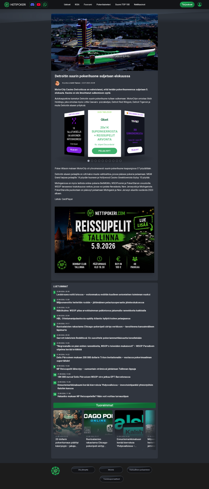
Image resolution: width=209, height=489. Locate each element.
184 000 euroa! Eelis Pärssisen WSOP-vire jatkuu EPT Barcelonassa (94, 377)
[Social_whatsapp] (45, 4)
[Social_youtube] (39, 4)
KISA (77, 4)
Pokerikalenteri (104, 4)
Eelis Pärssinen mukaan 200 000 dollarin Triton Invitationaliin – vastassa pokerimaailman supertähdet (104, 359)
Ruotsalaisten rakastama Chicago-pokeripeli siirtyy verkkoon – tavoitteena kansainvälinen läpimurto (105, 328)
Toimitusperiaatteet (111, 479)
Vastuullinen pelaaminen (139, 470)
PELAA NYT (74, 149)
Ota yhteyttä (83, 470)
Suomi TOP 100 (122, 4)
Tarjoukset (187, 4)
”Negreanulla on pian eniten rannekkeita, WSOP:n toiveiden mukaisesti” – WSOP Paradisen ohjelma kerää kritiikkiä (105, 348)
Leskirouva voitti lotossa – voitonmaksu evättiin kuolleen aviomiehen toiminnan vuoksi (103, 294)
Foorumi (88, 4)
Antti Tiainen (75, 83)
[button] (199, 4)
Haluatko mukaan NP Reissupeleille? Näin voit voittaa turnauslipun (93, 396)
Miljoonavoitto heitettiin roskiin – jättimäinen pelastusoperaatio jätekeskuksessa (100, 302)
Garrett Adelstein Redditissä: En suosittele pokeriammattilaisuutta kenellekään (99, 338)
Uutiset (67, 4)
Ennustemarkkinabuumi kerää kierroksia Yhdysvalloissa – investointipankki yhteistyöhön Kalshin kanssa (105, 387)
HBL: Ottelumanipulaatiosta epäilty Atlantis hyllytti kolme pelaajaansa (93, 318)
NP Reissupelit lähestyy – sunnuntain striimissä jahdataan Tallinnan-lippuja (96, 369)
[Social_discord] (32, 4)
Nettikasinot (139, 4)
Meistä (111, 470)
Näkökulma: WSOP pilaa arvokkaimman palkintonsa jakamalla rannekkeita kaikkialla (101, 310)
